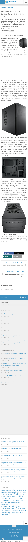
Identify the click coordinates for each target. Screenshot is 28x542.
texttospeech (5, 353)
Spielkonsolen (13, 513)
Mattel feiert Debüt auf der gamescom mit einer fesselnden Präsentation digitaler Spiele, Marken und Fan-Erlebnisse (14, 477)
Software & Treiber (18, 511)
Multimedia (12, 500)
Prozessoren (5, 509)
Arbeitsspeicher (10, 490)
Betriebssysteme (21, 490)
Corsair (12, 30)
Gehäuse (11, 494)
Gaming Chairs (4, 494)
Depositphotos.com (14, 532)
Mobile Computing (17, 498)
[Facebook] (20, 298)
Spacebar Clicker (6, 363)
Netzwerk (4, 502)
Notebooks (17, 502)
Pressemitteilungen (7, 7)
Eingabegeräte (6, 492)
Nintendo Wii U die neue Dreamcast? (15, 370)
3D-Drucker (3, 490)
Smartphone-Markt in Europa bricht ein (16, 358)
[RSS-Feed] (26, 298)
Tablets (21, 513)
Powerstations (5, 504)
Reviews (13, 509)
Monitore (4, 500)
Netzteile (20, 500)
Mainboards (5, 498)
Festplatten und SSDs (18, 492)
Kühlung (20, 496)
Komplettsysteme (11, 496)
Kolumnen (3, 496)
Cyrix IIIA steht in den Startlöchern (19, 353)
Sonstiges (4, 513)
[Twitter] (23, 298)
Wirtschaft (5, 515)
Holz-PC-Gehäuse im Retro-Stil (14, 375)
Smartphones (6, 511)
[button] (9, 253)
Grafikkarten (19, 494)
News (10, 502)
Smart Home (21, 509)
